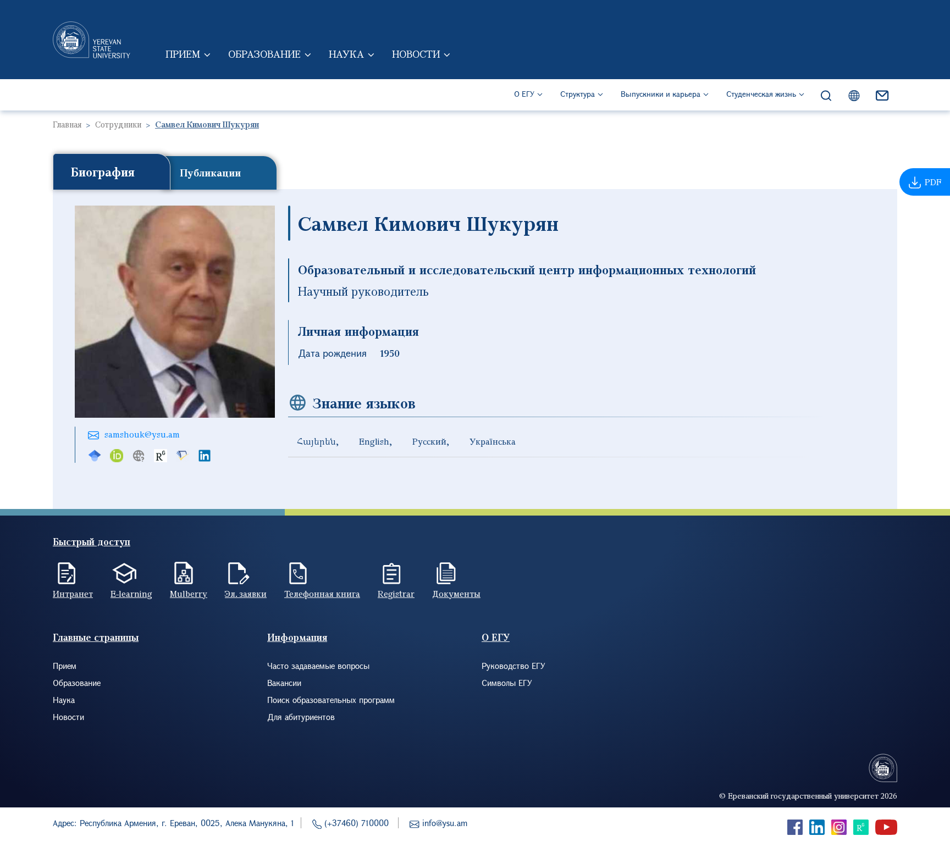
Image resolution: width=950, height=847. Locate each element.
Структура (577, 93)
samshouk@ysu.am (142, 434)
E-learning (131, 594)
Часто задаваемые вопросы (318, 665)
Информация (297, 637)
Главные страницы (96, 637)
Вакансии (284, 682)
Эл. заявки (246, 594)
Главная (67, 124)
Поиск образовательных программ (331, 699)
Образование (264, 53)
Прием (182, 53)
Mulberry (188, 594)
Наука (346, 53)
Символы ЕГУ (507, 682)
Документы (456, 594)
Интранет (73, 594)
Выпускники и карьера (660, 93)
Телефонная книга (322, 594)
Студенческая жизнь (761, 93)
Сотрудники (118, 124)
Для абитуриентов (301, 716)
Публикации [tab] (210, 172)
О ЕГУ (524, 93)
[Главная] (91, 40)
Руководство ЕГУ (513, 665)
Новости (416, 53)
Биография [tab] (103, 171)
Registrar (396, 594)
